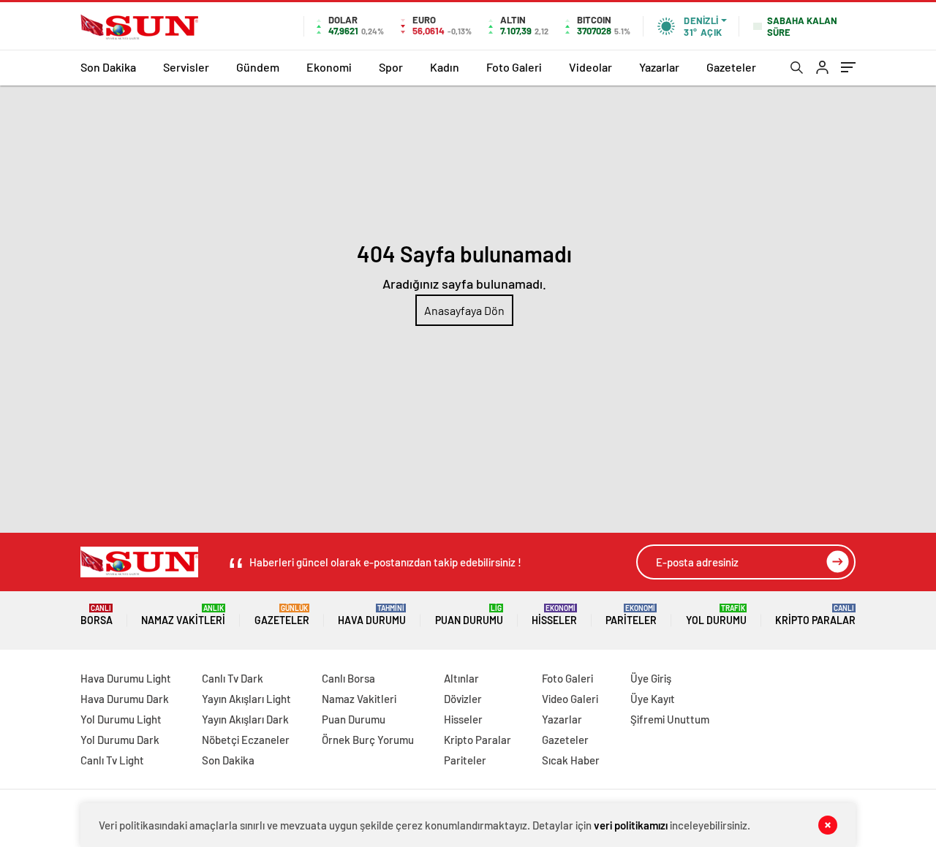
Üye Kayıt (652, 698)
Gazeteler (731, 67)
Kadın (444, 67)
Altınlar (461, 678)
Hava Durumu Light (125, 678)
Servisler (186, 67)
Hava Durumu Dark (124, 698)
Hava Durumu (372, 615)
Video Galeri (570, 698)
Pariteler (631, 615)
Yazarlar (659, 67)
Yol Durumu (716, 615)
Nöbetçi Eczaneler (246, 739)
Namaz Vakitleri (183, 615)
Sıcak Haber (571, 760)
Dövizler (463, 698)
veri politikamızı (631, 825)
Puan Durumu (469, 615)
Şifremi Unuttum (669, 719)
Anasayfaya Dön (464, 310)
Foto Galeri (514, 67)
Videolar (590, 67)
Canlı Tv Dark (232, 678)
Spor (391, 67)
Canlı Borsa (348, 678)
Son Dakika (108, 67)
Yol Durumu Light (121, 719)
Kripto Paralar (815, 615)
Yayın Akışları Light (246, 698)
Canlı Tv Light (112, 760)
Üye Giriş (650, 678)
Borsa (96, 615)
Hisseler (554, 615)
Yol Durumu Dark (119, 739)
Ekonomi (329, 67)
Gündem (257, 67)
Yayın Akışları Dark (245, 719)
